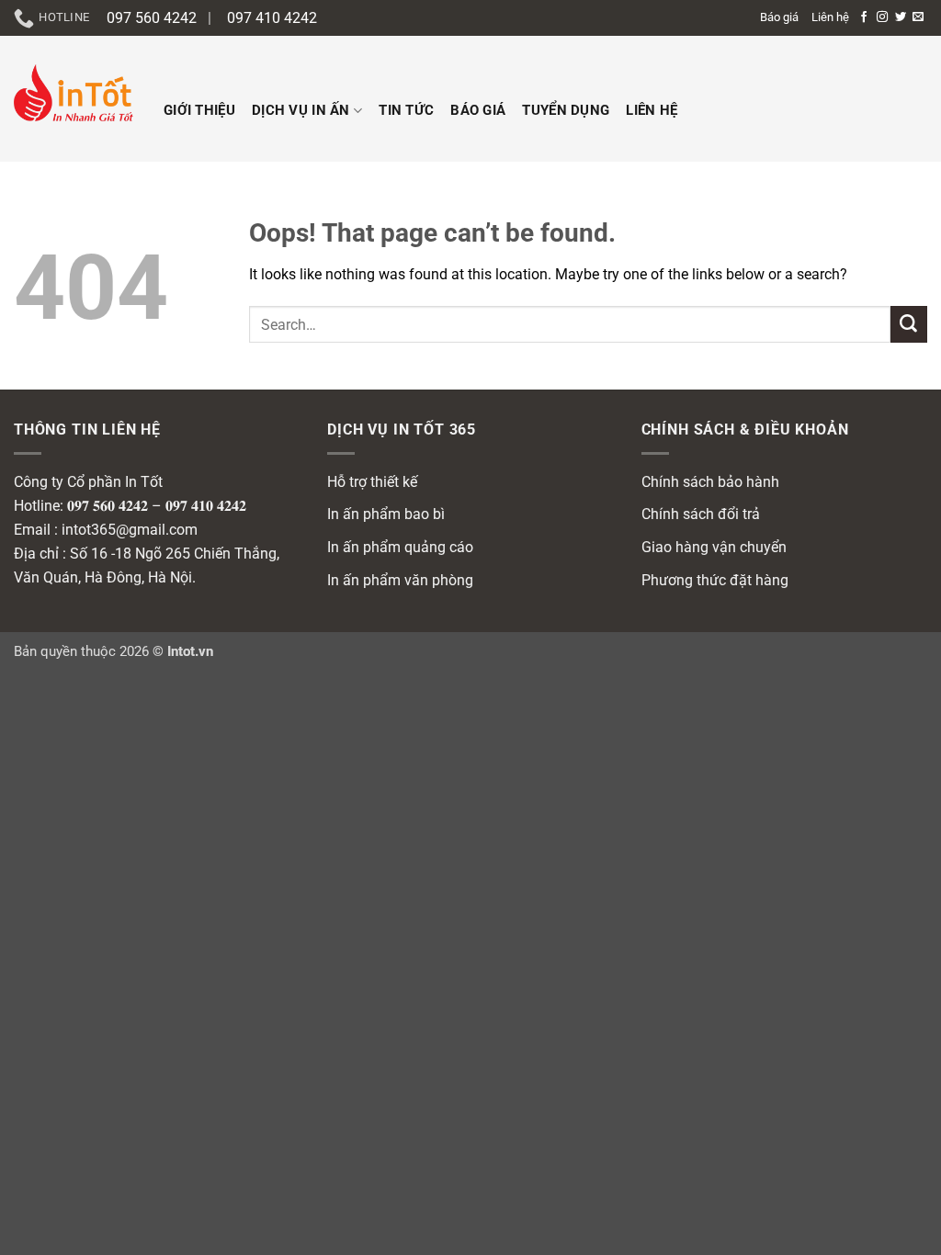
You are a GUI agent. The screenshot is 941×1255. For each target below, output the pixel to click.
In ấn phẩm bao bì (386, 514)
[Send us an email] (918, 17)
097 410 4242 (272, 18)
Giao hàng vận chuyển (714, 547)
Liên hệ (830, 17)
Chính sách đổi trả (700, 514)
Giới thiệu (199, 110)
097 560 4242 (152, 18)
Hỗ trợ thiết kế (372, 482)
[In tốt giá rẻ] (75, 99)
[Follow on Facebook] (863, 17)
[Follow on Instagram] (882, 17)
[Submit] (908, 324)
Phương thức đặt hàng (714, 580)
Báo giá (779, 17)
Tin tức (406, 110)
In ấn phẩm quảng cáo (400, 547)
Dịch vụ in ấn (301, 110)
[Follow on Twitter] (900, 17)
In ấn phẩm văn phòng (400, 580)
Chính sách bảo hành (710, 482)
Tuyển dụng (565, 110)
